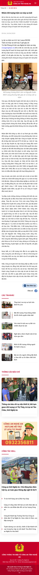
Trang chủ (3, 8)
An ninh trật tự (13, 8)
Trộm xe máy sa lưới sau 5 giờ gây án (15, 43)
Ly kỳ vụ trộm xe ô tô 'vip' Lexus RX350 (16, 40)
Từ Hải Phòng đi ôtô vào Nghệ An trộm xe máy (19, 45)
